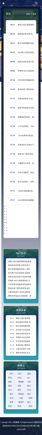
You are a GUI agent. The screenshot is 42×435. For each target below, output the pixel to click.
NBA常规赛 (12, 390)
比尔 (11, 398)
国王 (30, 406)
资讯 (34, 14)
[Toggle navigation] (36, 3)
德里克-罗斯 (13, 382)
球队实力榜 (22, 386)
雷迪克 (21, 394)
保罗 (11, 402)
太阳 (21, 398)
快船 (30, 398)
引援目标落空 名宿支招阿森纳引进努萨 (23, 292)
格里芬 (21, 402)
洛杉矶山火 (31, 394)
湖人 (11, 394)
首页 (28, 14)
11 (6, 228)
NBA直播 (21, 374)
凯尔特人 (21, 406)
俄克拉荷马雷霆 (14, 386)
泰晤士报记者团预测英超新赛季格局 (22, 261)
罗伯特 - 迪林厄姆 (15, 378)
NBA (11, 374)
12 (7, 230)
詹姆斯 (21, 382)
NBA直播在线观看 (25, 378)
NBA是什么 (32, 390)
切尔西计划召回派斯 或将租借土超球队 (23, 273)
